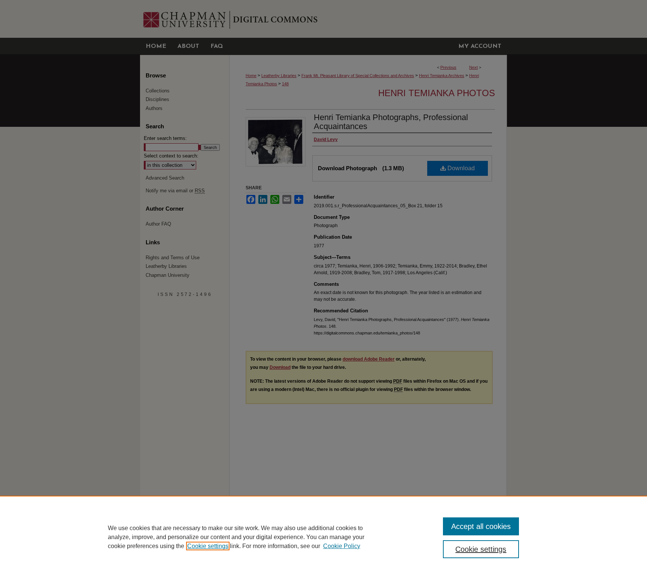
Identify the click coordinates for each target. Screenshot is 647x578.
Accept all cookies (481, 526)
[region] (323, 537)
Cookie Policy (341, 546)
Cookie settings (207, 546)
